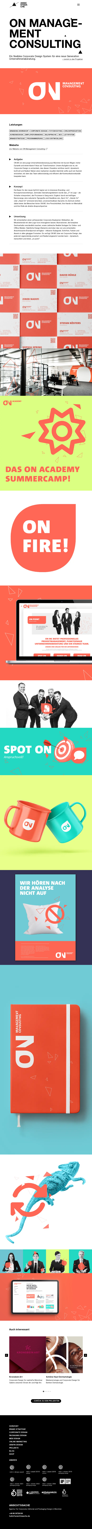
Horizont (14, 1426)
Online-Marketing (18, 1442)
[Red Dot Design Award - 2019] (49, 1474)
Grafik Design (16, 1445)
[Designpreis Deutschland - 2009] (65, 1497)
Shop (11, 1454)
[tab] (43, 1391)
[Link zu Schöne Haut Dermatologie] (64, 1371)
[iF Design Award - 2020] (65, 1485)
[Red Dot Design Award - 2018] (32, 1474)
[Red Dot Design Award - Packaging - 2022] (32, 1486)
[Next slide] (85, 1355)
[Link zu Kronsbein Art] (27, 1371)
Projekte (14, 1448)
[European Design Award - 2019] (32, 1496)
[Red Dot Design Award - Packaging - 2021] (16, 1486)
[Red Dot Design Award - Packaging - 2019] (65, 1474)
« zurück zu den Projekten (72, 59)
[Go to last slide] (6, 1355)
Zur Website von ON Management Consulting (27, 149)
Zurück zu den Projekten (46, 1401)
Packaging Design (17, 1435)
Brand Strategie (17, 1429)
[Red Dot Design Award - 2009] (16, 1473)
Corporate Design (18, 1432)
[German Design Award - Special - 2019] (16, 1497)
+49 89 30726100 (16, 1513)
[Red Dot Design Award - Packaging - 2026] (49, 1486)
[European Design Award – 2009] (49, 1493)
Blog (11, 1451)
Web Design (14, 1439)
